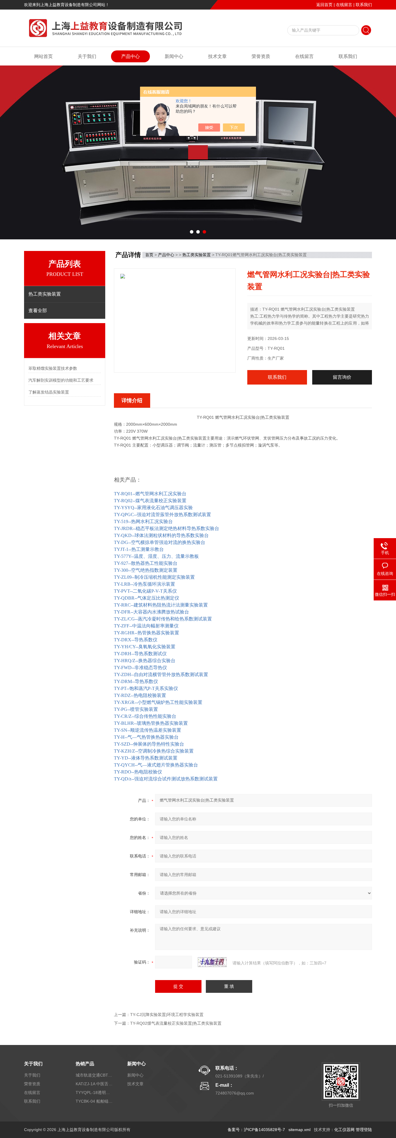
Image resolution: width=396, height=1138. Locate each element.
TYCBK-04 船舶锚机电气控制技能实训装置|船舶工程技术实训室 (94, 1101)
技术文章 (217, 56)
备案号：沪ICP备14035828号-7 (256, 1129)
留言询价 (342, 377)
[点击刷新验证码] (212, 962)
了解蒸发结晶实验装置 (48, 392)
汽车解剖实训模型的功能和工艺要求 (60, 380)
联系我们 (364, 4)
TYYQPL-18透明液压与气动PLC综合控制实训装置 (94, 1092)
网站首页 (43, 56)
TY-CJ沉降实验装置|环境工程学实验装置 (167, 1014)
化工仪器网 (344, 1129)
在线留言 (344, 4)
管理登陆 (364, 1129)
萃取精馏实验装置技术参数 (52, 368)
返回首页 (324, 4)
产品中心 (130, 56)
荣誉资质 (261, 56)
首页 (149, 254)
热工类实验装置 (196, 254)
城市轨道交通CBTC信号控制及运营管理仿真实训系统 (94, 1075)
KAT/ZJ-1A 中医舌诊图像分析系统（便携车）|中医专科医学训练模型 (94, 1083)
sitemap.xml (299, 1129)
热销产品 (85, 1063)
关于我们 (87, 56)
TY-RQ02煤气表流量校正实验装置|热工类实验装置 (175, 1023)
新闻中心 (174, 56)
